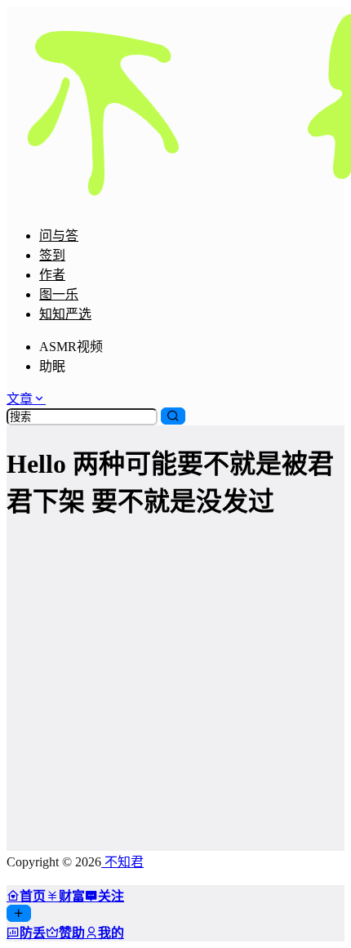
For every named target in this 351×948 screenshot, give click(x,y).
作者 (52, 275)
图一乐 (58, 294)
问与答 (58, 236)
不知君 (122, 862)
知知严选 (65, 314)
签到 (52, 255)
